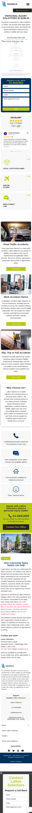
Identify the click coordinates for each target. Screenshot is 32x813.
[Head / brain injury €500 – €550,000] (16, 42)
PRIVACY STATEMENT (16, 761)
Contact (4, 736)
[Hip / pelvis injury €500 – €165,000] (16, 55)
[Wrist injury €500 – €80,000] (10, 54)
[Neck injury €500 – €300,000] (16, 45)
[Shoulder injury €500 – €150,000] (12, 47)
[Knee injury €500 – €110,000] (15, 60)
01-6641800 (16, 82)
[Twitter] (13, 751)
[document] (16, 792)
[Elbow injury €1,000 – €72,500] (11, 51)
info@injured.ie (22, 649)
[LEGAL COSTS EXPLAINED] (7, 162)
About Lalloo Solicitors (10, 730)
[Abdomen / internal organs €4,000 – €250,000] (16, 52)
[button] (27, 4)
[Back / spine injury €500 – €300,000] (16, 48)
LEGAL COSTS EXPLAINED (13, 168)
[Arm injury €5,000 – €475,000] (11, 49)
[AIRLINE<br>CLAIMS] (7, 179)
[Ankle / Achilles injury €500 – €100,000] (15, 65)
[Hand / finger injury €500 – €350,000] (10, 56)
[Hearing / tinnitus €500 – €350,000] (14, 43)
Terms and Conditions (10, 741)
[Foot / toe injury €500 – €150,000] (14, 67)
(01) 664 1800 (6, 649)
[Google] (18, 751)
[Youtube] (23, 751)
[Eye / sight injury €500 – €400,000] (16, 42)
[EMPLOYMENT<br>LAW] (7, 197)
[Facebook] (9, 751)
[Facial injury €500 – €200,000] (16, 43)
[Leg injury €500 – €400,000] (14, 57)
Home (15, 725)
